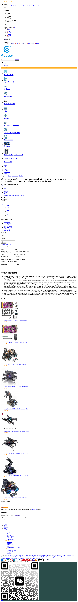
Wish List (6, 65)
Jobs (8, 546)
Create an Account (11, 550)
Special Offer (7, 172)
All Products (8, 75)
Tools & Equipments (12, 133)
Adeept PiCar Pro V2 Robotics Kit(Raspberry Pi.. (16, 409)
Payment (9, 535)
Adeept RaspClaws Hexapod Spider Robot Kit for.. (16, 453)
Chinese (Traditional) (28, 5)
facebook (6, 188)
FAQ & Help (7, 228)
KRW (9, 38)
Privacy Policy (10, 536)
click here (34, 509)
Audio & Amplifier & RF (13, 155)
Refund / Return (10, 538)
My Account (10, 551)
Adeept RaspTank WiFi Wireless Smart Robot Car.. (16, 475)
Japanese (35, 5)
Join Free (11, 2)
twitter (5, 189)
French (16, 5)
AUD (9, 34)
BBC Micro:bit (9, 104)
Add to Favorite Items (6, 244)
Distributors (6, 173)
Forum (5, 165)
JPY (9, 36)
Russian (13, 5)
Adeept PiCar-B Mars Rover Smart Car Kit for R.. (16, 497)
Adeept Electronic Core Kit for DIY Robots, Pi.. (15, 320)
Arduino (7, 89)
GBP (9, 31)
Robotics (7, 118)
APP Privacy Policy (11, 539)
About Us (9, 532)
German (9, 5)
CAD (9, 32)
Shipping (9, 533)
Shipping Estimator (8, 227)
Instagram (6, 528)
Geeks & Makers (10, 158)
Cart (5, 63)
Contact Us (9, 542)
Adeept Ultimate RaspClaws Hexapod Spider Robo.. (16, 386)
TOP (2, 600)
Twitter (5, 524)
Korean (39, 5)
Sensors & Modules (11, 125)
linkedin (6, 192)
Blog (5, 166)
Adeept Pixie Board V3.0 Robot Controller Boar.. (16, 342)
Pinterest (6, 525)
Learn (5, 168)
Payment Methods (8, 226)
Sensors (7, 146)
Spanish (20, 5)
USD (15, 27)
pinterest (6, 191)
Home (9, 176)
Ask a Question (7, 223)
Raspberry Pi (9, 96)
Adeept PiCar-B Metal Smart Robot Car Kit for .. (15, 364)
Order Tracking (10, 544)
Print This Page (7, 230)
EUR (9, 29)
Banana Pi (8, 162)
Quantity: (3, 238)
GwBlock (6, 170)
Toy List (21, 176)
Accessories (8, 140)
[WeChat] (20, 599)
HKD (9, 35)
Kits (5, 111)
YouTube (6, 527)
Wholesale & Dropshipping (13, 547)
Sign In (5, 2)
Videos (5, 169)
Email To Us (7, 224)
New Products (9, 82)
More (5, 194)
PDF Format (7, 222)
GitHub (5, 529)
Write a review (4, 185)
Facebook (6, 522)
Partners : (3, 555)
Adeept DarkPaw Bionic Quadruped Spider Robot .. (16, 431)
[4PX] (47, 560)
